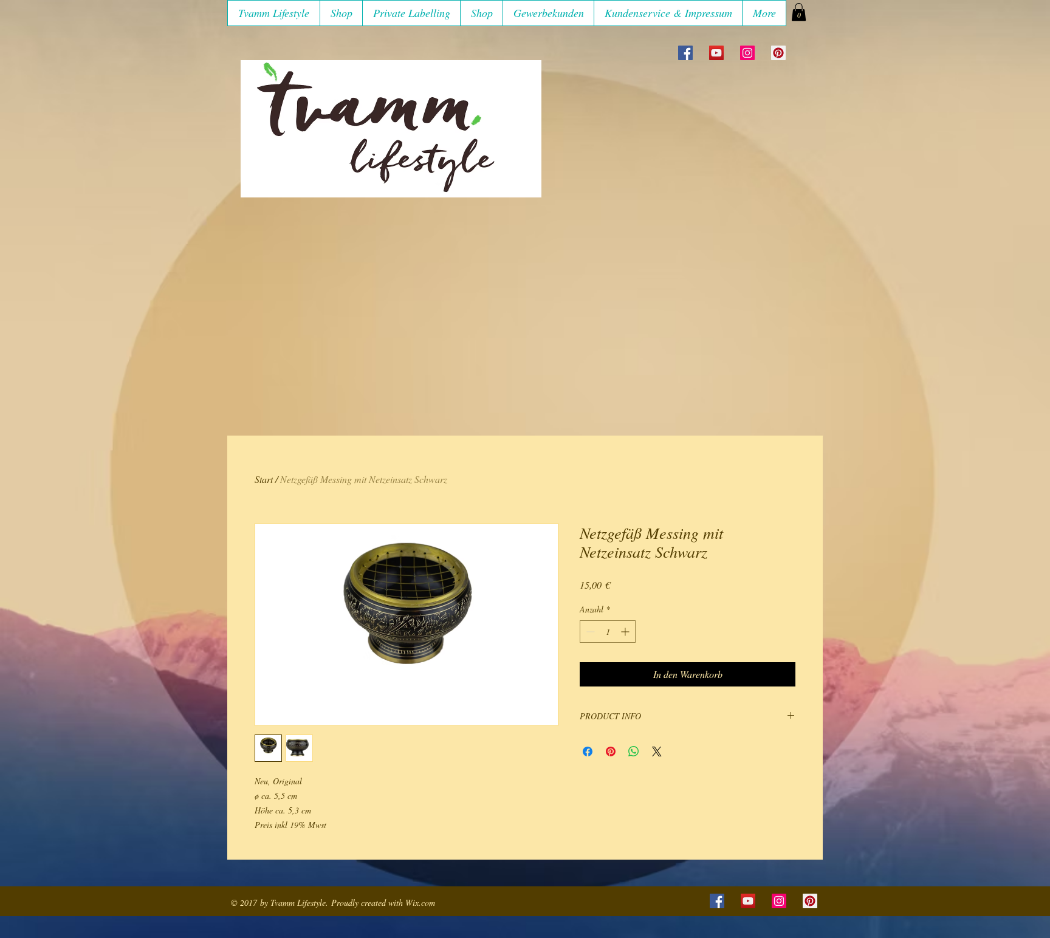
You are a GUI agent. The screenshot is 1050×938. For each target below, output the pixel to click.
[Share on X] (657, 751)
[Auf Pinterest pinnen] (610, 751)
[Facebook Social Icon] (685, 53)
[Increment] (626, 631)
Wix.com (420, 902)
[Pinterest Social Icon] (778, 53)
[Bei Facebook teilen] (587, 751)
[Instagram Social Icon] (747, 53)
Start (264, 479)
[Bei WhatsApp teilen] (633, 751)
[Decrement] (589, 631)
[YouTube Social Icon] (716, 53)
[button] (341, 13)
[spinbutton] (608, 631)
